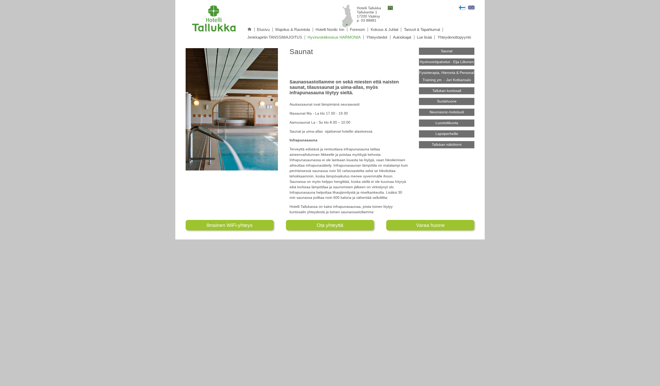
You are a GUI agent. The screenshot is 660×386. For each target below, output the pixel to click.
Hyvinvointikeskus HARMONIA (334, 37)
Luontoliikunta (446, 123)
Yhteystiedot (376, 37)
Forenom (357, 30)
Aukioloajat (402, 37)
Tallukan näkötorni (446, 144)
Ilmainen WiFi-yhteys (230, 225)
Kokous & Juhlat (384, 30)
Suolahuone (447, 101)
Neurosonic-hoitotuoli (447, 112)
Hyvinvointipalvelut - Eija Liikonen (447, 62)
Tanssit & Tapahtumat (422, 30)
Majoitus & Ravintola (292, 30)
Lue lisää (424, 37)
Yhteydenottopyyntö (454, 37)
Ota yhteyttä (330, 225)
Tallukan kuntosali (446, 91)
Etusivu (263, 30)
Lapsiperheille (446, 134)
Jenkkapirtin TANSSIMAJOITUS (274, 37)
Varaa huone (430, 225)
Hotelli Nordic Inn (330, 30)
